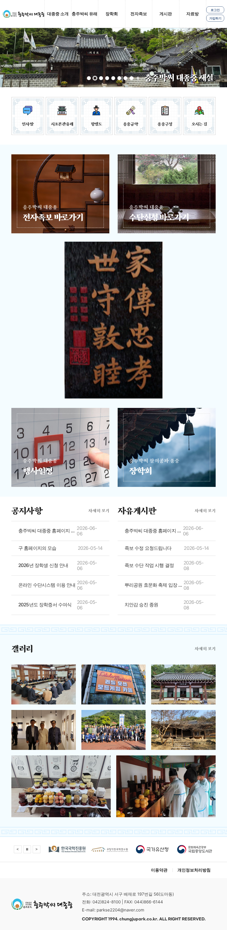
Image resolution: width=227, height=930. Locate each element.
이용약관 (159, 870)
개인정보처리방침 (194, 870)
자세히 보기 (98, 511)
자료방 (192, 13)
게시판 (165, 13)
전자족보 (138, 13)
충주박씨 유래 (84, 13)
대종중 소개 (58, 13)
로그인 (215, 10)
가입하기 (215, 18)
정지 (138, 78)
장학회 (111, 13)
